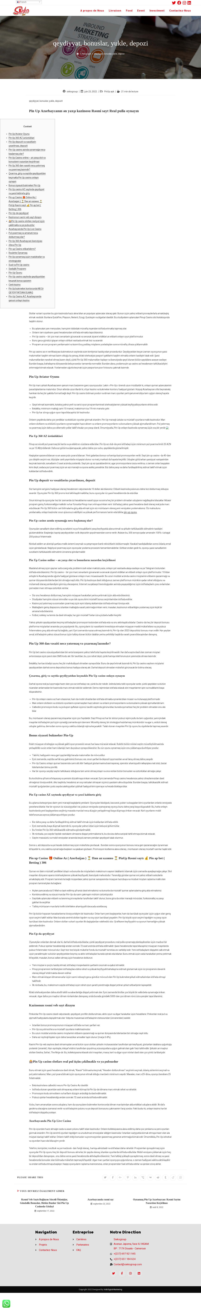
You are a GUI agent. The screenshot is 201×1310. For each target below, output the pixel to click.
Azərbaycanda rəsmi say (100, 1199)
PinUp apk (109, 91)
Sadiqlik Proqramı (17, 268)
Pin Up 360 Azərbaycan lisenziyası (25, 241)
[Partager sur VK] (150, 1177)
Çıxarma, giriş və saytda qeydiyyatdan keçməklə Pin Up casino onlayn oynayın (27, 177)
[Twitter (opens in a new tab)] (174, 3)
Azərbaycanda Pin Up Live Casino (25, 229)
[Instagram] (130, 1273)
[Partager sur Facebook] (113, 1177)
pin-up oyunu (130, 512)
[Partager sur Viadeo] (173, 1177)
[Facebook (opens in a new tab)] (180, 3)
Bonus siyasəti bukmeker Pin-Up (24, 185)
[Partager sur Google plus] (120, 1177)
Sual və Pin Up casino (19, 265)
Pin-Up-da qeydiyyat (19, 213)
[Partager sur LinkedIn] (135, 1177)
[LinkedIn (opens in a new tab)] (189, 3)
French (22, 2)
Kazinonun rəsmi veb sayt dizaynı (25, 217)
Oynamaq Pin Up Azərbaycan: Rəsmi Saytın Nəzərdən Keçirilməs (156, 1201)
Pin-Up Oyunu (15, 272)
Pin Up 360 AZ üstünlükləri (21, 138)
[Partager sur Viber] (143, 1177)
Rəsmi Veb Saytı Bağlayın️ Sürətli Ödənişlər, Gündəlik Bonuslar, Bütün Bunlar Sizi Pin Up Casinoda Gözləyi (44, 1203)
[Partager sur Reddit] (158, 1177)
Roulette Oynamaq (18, 253)
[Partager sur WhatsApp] (180, 1177)
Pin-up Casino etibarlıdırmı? (22, 249)
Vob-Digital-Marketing (113, 1289)
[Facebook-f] (122, 1273)
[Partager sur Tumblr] (165, 1177)
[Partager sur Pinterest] (128, 1177)
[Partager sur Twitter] (105, 1177)
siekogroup (72, 91)
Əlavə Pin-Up (15, 245)
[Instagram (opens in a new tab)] (185, 3)
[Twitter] (113, 1273)
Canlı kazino (15, 284)
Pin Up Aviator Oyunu (19, 134)
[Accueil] (77, 54)
